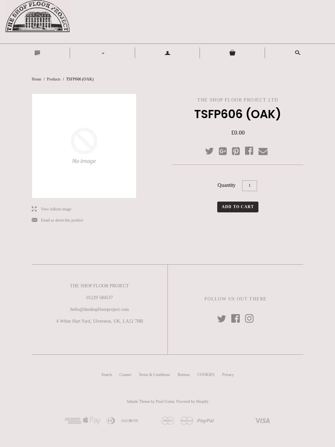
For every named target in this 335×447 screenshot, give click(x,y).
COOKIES (206, 374)
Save (239, 149)
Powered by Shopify (192, 401)
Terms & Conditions (154, 374)
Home (36, 79)
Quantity (227, 185)
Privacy (228, 374)
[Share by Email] (262, 151)
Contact (125, 374)
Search (106, 374)
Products (54, 79)
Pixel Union (165, 401)
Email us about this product (57, 220)
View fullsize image (51, 209)
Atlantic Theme (138, 401)
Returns (184, 374)
